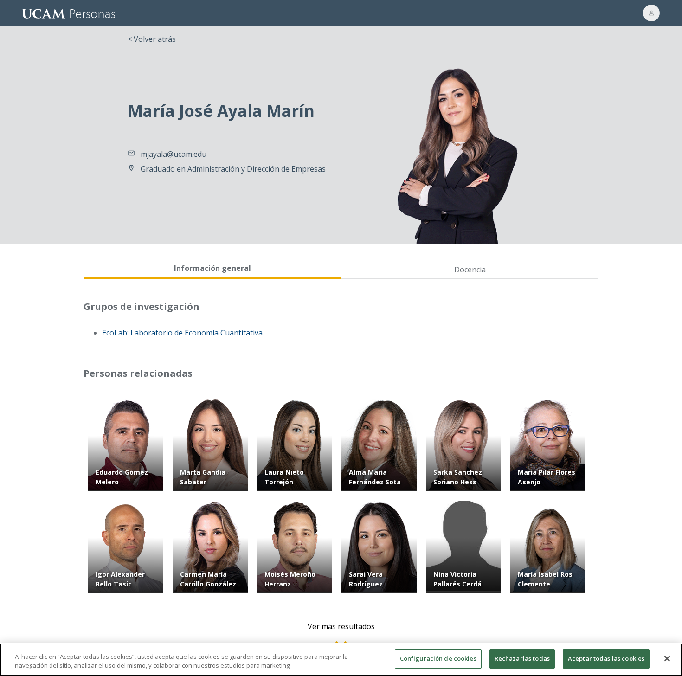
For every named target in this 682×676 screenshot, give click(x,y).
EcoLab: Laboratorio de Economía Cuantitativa (182, 333)
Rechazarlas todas (522, 658)
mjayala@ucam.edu (173, 154)
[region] (341, 659)
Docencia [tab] (470, 269)
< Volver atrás (152, 39)
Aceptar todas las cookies (606, 658)
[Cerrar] (667, 658)
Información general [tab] (212, 268)
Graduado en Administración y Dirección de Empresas (233, 169)
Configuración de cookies (438, 658)
